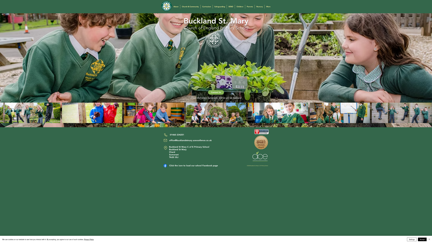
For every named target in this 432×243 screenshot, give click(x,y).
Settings (412, 239)
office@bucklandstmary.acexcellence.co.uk (190, 140)
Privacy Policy (89, 239)
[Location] (165, 148)
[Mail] (165, 140)
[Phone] (165, 135)
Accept (422, 239)
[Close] (429, 239)
